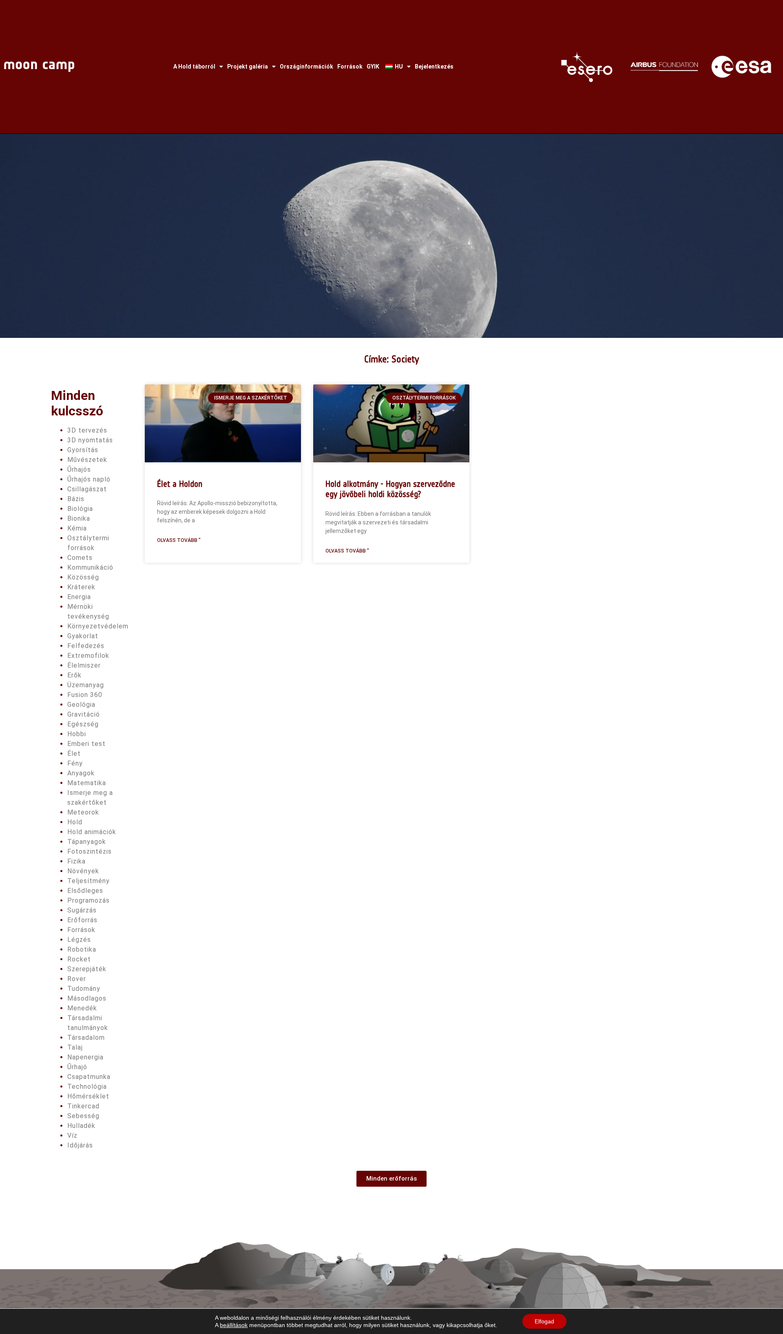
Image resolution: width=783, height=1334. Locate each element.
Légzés (79, 939)
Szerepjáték (86, 969)
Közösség (83, 577)
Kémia (77, 528)
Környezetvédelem (97, 626)
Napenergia (85, 1057)
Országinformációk (306, 66)
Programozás (88, 900)
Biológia (80, 509)
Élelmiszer (84, 665)
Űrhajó (77, 1067)
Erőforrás (82, 920)
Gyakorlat (82, 636)
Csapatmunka (89, 1077)
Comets (80, 558)
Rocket (79, 959)
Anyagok (81, 773)
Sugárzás (82, 910)
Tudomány (83, 988)
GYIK (373, 66)
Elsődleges (85, 891)
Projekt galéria (247, 66)
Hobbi (76, 734)
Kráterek (81, 587)
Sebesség (83, 1116)
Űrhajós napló (89, 479)
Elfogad (544, 1321)
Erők (74, 675)
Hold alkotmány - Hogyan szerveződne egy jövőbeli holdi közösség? (390, 489)
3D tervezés (87, 430)
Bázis (75, 499)
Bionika (78, 518)
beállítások (234, 1325)
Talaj (75, 1047)
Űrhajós (79, 469)
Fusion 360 (84, 695)
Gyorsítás (82, 450)
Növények (83, 871)
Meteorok (83, 812)
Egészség (83, 724)
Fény (75, 763)
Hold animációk (91, 832)
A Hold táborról (194, 66)
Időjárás (80, 1145)
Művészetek (87, 460)
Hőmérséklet (88, 1096)
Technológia (87, 1086)
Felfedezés (85, 646)
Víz (72, 1135)
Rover (76, 979)
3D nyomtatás (90, 440)
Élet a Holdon (179, 484)
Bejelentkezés (434, 66)
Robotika (81, 949)
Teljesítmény (88, 881)
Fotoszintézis (89, 851)
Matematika (86, 783)
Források (350, 66)
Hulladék (81, 1126)
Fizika (76, 861)
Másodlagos (86, 998)
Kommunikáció (90, 567)
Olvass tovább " (179, 540)
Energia (79, 597)
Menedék (82, 1008)
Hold (74, 822)
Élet (74, 753)
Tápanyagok (86, 842)
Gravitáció (83, 714)
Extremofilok (88, 655)
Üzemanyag (85, 685)
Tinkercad (83, 1106)
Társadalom (86, 1037)
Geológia (81, 704)
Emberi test (86, 744)
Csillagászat (87, 489)
